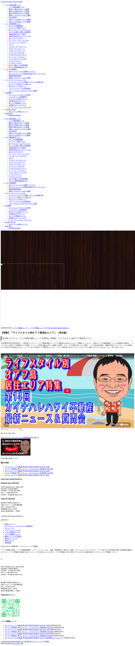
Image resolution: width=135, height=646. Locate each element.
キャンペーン (9, 528)
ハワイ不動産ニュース (37, 328)
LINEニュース (10, 524)
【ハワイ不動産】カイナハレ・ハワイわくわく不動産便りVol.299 (29, 469)
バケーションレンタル (13, 530)
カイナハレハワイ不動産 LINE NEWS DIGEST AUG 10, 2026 (27, 471)
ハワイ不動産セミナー (21, 328)
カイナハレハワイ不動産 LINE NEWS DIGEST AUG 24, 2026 (27, 467)
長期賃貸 (8, 543)
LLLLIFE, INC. (19, 643)
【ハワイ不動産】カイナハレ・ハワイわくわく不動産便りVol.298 (29, 473)
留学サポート (9, 540)
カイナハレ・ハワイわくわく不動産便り (19, 526)
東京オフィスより (11, 538)
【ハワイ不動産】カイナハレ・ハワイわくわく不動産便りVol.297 (29, 636)
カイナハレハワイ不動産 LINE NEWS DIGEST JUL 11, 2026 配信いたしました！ (34, 638)
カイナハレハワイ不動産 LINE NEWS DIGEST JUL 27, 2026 (27, 475)
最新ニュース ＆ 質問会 (13, 536)
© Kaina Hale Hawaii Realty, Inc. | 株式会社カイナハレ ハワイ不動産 (25, 641)
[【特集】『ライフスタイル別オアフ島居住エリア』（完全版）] (32, 326)
